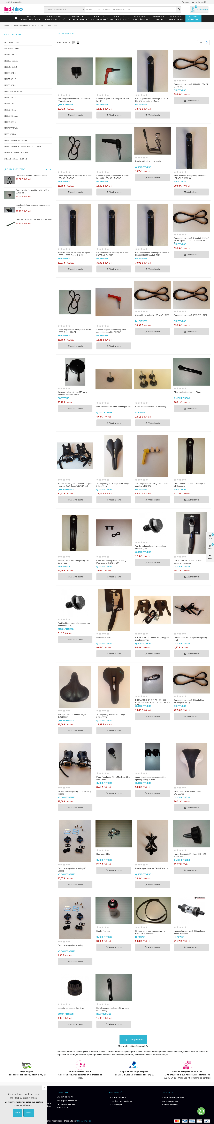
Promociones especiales (173, 1097)
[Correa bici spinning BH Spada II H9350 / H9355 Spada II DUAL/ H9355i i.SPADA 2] (191, 218)
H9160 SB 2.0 (10, 98)
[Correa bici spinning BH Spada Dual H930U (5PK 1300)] (191, 679)
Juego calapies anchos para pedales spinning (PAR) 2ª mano (150, 778)
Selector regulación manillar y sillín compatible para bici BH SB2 (111, 331)
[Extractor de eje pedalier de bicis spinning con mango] (191, 533)
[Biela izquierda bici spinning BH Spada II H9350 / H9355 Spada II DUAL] (75, 225)
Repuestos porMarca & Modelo (54, 18)
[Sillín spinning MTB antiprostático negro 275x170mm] (113, 456)
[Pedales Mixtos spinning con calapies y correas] (75, 764)
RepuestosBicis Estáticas (118, 18)
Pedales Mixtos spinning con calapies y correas (74, 792)
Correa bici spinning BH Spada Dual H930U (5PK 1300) (189, 701)
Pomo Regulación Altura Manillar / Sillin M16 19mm (113, 778)
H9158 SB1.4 (10, 85)
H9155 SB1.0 (10, 73)
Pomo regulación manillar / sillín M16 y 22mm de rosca (74, 100)
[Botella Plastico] (113, 910)
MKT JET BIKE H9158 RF (15, 159)
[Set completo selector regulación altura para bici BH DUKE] (152, 456)
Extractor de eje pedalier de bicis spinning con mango (188, 561)
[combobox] (64, 9)
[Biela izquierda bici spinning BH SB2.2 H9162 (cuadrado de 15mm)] (152, 71)
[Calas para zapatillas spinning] (75, 918)
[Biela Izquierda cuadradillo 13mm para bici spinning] (113, 987)
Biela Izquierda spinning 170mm (187, 392)
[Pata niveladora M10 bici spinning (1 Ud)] (113, 379)
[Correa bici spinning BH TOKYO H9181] (191, 294)
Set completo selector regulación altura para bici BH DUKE (151, 484)
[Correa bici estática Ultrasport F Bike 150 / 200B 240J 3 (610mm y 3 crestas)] (10, 209)
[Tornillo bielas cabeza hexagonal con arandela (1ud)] (152, 525)
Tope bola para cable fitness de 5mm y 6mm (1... (33, 221)
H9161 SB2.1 (10, 104)
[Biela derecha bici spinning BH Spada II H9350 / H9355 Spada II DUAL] (152, 225)
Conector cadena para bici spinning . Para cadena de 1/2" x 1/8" (111, 561)
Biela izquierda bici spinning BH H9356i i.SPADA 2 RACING (190, 177)
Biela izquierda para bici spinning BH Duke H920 (73, 561)
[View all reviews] (75, 96)
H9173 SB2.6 (10, 122)
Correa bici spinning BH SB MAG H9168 (152, 315)
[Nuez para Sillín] (113, 833)
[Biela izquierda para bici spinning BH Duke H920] (75, 533)
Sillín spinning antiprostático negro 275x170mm (110, 715)
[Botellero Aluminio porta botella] (152, 141)
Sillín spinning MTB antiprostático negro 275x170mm (113, 484)
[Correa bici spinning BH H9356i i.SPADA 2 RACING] (191, 64)
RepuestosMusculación (175, 18)
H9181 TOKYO (11, 128)
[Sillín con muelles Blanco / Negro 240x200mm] (191, 764)
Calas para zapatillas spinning (70, 945)
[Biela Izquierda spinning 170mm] (191, 371)
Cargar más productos (133, 1039)
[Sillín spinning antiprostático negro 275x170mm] (113, 687)
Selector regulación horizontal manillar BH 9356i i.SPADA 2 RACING (112, 177)
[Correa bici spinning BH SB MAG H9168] (152, 294)
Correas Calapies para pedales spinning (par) (190, 638)
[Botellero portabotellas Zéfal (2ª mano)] (152, 841)
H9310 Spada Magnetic (16, 140)
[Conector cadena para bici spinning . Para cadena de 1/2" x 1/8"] (113, 533)
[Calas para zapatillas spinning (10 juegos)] (75, 841)
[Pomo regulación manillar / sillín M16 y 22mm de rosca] (75, 71)
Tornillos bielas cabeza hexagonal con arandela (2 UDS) (74, 624)
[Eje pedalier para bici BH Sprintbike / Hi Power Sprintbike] (191, 910)
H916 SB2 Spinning (13, 91)
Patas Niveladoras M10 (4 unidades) (150, 407)
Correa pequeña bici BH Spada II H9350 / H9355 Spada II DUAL (75, 331)
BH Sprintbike (12, 49)
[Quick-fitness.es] (20, 9)
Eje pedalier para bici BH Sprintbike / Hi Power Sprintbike (190, 932)
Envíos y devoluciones (122, 1101)
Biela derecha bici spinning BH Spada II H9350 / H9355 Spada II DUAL (152, 254)
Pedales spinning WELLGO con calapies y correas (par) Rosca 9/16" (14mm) (75, 484)
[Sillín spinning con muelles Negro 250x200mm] (75, 687)
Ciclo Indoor (12, 34)
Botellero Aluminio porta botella (148, 161)
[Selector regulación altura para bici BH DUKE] (113, 71)
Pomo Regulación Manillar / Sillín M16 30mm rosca (33, 191)
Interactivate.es (84, 1121)
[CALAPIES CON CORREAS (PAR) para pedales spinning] (152, 610)
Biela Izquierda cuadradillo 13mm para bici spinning (112, 1009)
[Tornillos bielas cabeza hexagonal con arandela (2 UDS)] (75, 602)
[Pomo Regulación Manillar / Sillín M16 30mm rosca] (10, 195)
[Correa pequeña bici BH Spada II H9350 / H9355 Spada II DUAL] (75, 302)
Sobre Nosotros (119, 1097)
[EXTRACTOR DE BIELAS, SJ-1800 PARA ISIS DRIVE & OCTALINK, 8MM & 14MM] (152, 679)
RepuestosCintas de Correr (77, 18)
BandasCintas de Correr (30, 18)
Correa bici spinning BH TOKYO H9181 (190, 315)
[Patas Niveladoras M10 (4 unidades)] (152, 379)
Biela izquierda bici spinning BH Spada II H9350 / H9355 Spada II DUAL (75, 254)
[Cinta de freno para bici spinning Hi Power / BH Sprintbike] (152, 910)
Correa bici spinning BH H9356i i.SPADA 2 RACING (191, 85)
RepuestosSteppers (158, 18)
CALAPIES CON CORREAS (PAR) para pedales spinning (152, 638)
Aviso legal (117, 1104)
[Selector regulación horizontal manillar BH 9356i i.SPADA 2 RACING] (113, 148)
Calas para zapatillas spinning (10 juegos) (72, 869)
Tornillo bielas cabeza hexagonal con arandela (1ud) (150, 547)
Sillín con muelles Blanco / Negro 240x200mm (188, 792)
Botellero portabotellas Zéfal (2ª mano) (151, 868)
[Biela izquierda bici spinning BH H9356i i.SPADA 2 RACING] (191, 148)
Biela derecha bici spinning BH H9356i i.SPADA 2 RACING (112, 254)
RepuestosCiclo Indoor (98, 18)
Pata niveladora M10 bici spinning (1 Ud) (113, 407)
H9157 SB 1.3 (10, 79)
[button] (46, 169)
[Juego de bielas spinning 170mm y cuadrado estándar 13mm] (75, 371)
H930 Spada (10, 134)
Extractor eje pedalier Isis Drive (71, 1008)
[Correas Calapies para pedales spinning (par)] (191, 610)
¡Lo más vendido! (15, 169)
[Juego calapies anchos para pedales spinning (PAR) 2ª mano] (152, 756)
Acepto (28, 1113)
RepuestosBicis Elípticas (140, 18)
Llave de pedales (103, 637)
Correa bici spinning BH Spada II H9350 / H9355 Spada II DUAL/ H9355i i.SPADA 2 (191, 240)
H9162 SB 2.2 (10, 110)
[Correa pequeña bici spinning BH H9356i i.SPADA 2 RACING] (75, 148)
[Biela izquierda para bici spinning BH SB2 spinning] (191, 456)
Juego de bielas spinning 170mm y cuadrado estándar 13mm (72, 393)
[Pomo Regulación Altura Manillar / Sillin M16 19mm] (113, 756)
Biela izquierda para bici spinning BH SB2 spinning (189, 484)
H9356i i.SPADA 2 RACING (16, 153)
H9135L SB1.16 (11, 61)
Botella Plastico (103, 931)
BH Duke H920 (11, 42)
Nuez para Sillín (103, 854)
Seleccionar (62, 42)
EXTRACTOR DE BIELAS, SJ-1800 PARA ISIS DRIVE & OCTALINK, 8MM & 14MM (152, 702)
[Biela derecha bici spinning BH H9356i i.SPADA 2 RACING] (113, 225)
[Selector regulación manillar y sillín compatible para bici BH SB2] (113, 302)
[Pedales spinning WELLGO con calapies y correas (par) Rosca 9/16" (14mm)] (75, 456)
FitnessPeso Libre (193, 18)
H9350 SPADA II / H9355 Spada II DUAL (22, 146)
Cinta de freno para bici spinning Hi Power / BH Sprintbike (150, 932)
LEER (17, 1113)
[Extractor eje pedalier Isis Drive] (75, 987)
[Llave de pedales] (113, 610)
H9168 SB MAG (11, 116)
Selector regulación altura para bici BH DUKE (112, 100)
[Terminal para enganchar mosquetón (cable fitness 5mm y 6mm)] (10, 180)
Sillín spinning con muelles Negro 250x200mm (72, 715)
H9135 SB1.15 (10, 55)
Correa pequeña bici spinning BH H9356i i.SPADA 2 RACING (75, 177)
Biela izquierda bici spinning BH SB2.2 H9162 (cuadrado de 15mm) (151, 100)
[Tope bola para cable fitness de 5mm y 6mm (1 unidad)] (10, 224)
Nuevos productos (170, 1101)
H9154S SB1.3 (10, 67)
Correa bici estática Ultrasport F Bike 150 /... (34, 206)
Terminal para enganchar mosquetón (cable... (32, 177)
